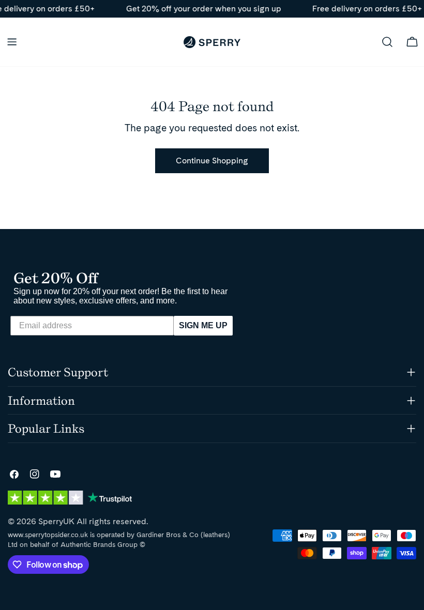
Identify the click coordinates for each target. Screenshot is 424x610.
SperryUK (56, 521)
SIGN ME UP (203, 325)
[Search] (387, 42)
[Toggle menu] (12, 42)
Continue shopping (212, 160)
